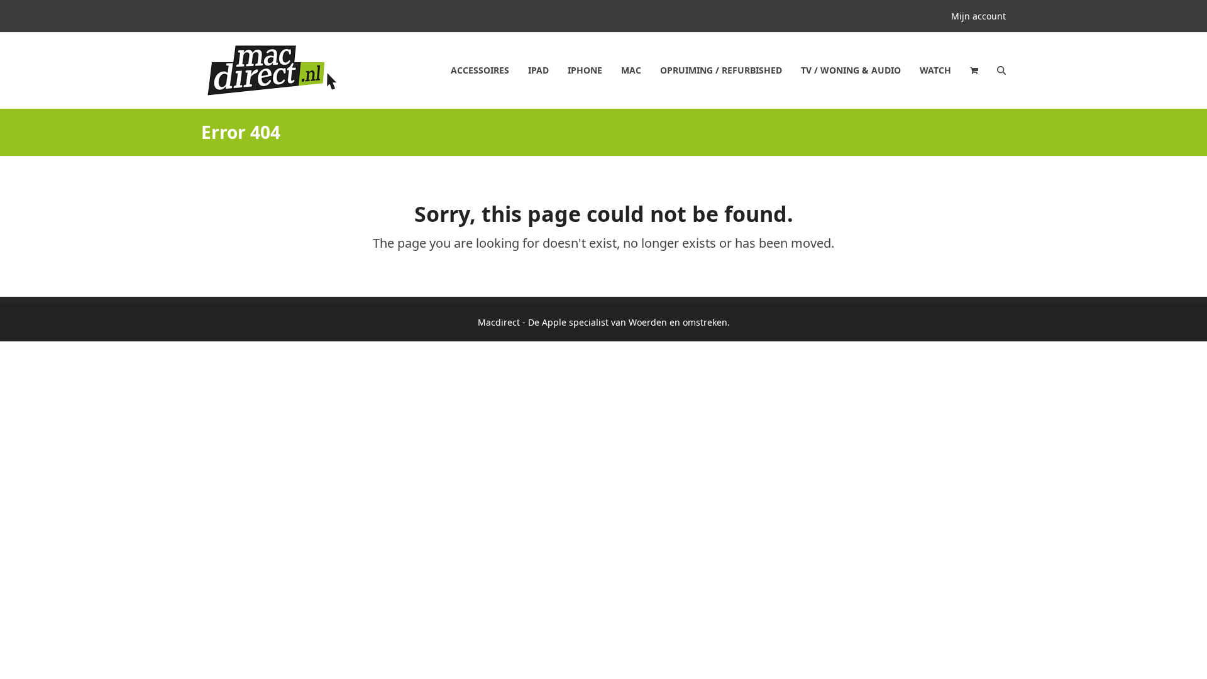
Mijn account (978, 16)
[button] (974, 70)
